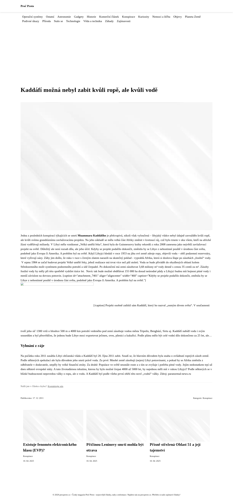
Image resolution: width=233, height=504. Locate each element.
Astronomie (64, 16)
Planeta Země (193, 16)
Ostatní (50, 16)
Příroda (46, 21)
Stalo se (58, 21)
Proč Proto (27, 6)
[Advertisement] (116, 47)
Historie (91, 16)
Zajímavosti (123, 21)
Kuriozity (143, 16)
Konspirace (128, 16)
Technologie (73, 21)
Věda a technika (92, 21)
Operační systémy (32, 16)
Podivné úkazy (30, 21)
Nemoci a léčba (161, 16)
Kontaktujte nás (55, 386)
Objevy (177, 16)
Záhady (109, 21)
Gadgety (79, 16)
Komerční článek (109, 16)
